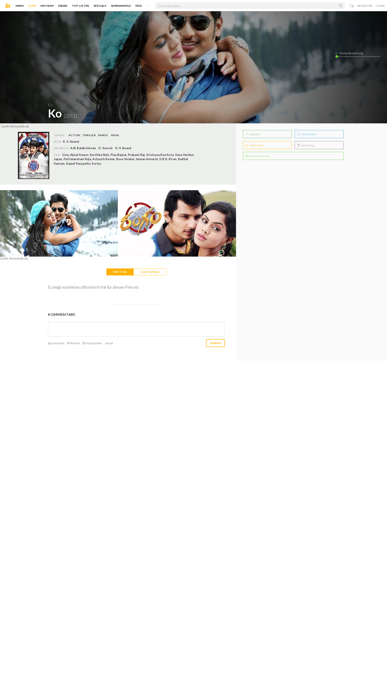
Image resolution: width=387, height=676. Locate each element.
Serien (62, 5)
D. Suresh (106, 148)
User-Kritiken (149, 272)
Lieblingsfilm (256, 145)
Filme (32, 5)
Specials (100, 5)
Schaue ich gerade (259, 156)
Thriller (89, 135)
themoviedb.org (19, 126)
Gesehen (254, 134)
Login (380, 5)
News (20, 5)
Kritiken (47, 5)
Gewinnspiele (121, 5)
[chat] (351, 5)
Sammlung (307, 145)
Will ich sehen (309, 134)
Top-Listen (80, 5)
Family (103, 135)
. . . (148, 5)
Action (74, 135)
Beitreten (364, 5)
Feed (138, 5)
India (115, 135)
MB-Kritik (120, 272)
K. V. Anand (123, 148)
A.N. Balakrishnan (83, 148)
